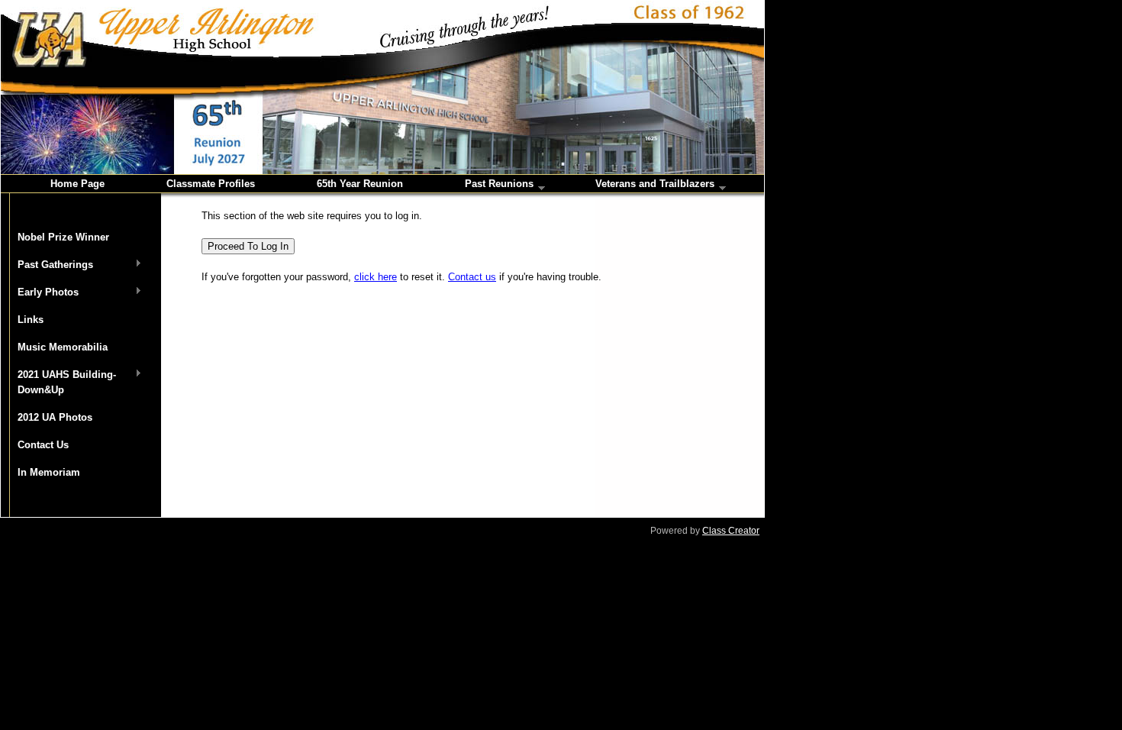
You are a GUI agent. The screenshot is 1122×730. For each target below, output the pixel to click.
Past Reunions (499, 185)
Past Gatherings (47, 265)
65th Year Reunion (360, 183)
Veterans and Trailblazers (654, 185)
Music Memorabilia (63, 347)
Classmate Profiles (210, 183)
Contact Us (43, 445)
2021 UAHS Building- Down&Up (58, 382)
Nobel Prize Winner (63, 237)
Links (31, 319)
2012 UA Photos (55, 417)
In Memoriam (49, 472)
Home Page (77, 183)
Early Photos (40, 292)
